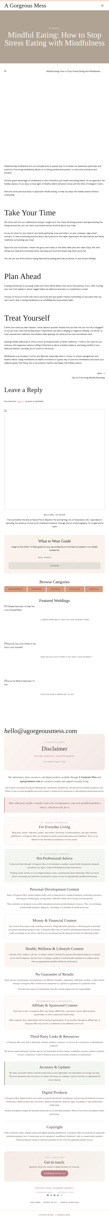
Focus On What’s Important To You (57, 694)
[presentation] (20, 621)
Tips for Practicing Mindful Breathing (88, 375)
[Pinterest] (57, 1195)
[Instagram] (47, 1195)
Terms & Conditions (69, 1202)
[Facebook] (61, 1195)
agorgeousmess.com (40, 730)
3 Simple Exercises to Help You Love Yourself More (65, 620)
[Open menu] (102, 5)
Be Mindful (54, 28)
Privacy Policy (50, 1202)
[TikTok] (51, 1195)
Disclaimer (35, 1202)
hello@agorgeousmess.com (54, 1173)
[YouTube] (54, 1195)
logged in (20, 401)
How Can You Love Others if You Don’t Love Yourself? (66, 657)
